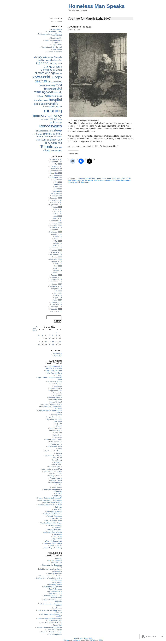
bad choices (80, 178)
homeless (57, 96)
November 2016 (56, 159)
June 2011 (58, 184)
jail (83, 180)
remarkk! (59, 493)
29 (53, 345)
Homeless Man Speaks (96, 6)
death (109, 178)
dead (104, 178)
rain (60, 122)
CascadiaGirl (57, 393)
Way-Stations (57, 539)
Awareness (58, 386)
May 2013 (58, 164)
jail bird (94, 180)
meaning (53, 110)
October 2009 (57, 230)
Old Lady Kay (57, 460)
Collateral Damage (55, 397)
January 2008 (57, 277)
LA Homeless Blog (55, 591)
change (47, 66)
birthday (46, 60)
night (46, 119)
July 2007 (58, 291)
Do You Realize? (55, 402)
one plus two (57, 464)
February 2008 (56, 275)
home (47, 95)
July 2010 (58, 209)
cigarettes (57, 70)
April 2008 (58, 270)
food (59, 85)
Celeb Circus (57, 395)
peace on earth (56, 473)
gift (52, 88)
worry (59, 150)
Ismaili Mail (58, 421)
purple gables (57, 487)
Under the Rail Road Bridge (51, 632)
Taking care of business (53, 40)
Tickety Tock (57, 625)
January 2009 (57, 250)
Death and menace (79, 26)
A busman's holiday (54, 32)
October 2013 (57, 162)
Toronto (46, 147)
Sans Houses (57, 608)
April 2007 (58, 298)
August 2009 (57, 234)
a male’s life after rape (53, 371)
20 (46, 341)
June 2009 (58, 239)
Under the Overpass (54, 629)
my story (59, 453)
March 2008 (57, 273)
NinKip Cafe (57, 458)
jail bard (87, 180)
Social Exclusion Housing (52, 502)
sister (51, 131)
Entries (66, 640)
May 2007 (58, 295)
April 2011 (58, 189)
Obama (53, 119)
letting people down (107, 180)
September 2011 (55, 177)
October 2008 (57, 257)
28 (49, 345)
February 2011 (56, 193)
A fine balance (56, 29)
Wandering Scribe (55, 634)
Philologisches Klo (55, 476)
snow (40, 134)
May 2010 (58, 214)
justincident (57, 435)
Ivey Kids (58, 424)
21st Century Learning (53, 366)
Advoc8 (59, 558)
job (36, 103)
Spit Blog (58, 507)
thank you (40, 140)
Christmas (46, 69)
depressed (116, 178)
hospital (55, 99)
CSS (100, 640)
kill (98, 180)
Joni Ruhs (58, 433)
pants (60, 119)
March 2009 (57, 245)
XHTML (92, 640)
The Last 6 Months (55, 525)
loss (60, 104)
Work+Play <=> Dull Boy (53, 548)
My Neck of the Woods (53, 451)
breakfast (58, 60)
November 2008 (56, 254)
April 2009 (58, 243)
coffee (38, 77)
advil (36, 57)
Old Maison (57, 462)
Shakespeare (42, 131)
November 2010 (56, 200)
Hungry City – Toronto (54, 417)
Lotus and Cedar (55, 442)
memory (40, 115)
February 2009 (56, 248)
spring (45, 134)
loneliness (120, 180)
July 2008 (58, 264)
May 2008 (58, 268)
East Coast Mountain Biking (51, 404)
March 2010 (57, 218)
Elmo (47, 81)
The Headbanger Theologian (51, 523)
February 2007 (56, 302)
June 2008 (58, 266)
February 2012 (56, 168)
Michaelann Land (55, 593)
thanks (58, 136)
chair (60, 64)
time (53, 139)
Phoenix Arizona (56, 478)
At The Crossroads (55, 560)
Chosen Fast (57, 563)
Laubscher (58, 437)
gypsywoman (57, 582)
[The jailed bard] (97, 116)
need (42, 119)
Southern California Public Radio (50, 505)
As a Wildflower (56, 384)
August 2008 (57, 261)
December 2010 (56, 198)
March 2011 (57, 191)
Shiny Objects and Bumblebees (50, 500)
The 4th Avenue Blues (53, 521)
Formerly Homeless (55, 573)
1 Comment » (84, 182)
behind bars (90, 178)
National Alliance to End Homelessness (53, 596)
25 (39, 345)
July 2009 (58, 236)
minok (60, 448)
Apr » (35, 330)
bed (40, 60)
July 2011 (58, 182)
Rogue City (58, 496)
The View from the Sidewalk (51, 623)
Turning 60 (58, 42)
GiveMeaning (57, 353)
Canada (42, 63)
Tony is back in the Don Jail (52, 47)
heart (55, 92)
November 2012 (56, 166)
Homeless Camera (55, 584)
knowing (49, 103)
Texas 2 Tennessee (54, 516)
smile (36, 134)
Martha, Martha (56, 444)
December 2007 (56, 279)
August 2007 (57, 288)
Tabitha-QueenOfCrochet (52, 514)
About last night (56, 38)
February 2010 (56, 220)
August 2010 (57, 207)
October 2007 (57, 284)
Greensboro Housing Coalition (50, 576)
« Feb (35, 327)
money (56, 115)
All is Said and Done (54, 373)
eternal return (45, 85)
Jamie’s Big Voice (55, 589)
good (49, 92)
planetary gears (56, 480)
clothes (59, 73)
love (44, 107)
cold (46, 77)
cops (58, 77)
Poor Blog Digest (55, 482)
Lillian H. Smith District (54, 439)
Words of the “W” (55, 545)
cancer (53, 63)
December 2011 (56, 171)
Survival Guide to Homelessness (50, 618)
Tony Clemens (53, 142)
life (56, 103)
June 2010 (58, 211)
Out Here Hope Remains (53, 471)
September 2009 (55, 232)
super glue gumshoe (54, 511)
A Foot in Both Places (54, 368)
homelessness (41, 100)
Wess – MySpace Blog (53, 541)
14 (49, 338)
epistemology (57, 82)
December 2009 (56, 225)
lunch (48, 107)
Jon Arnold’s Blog (55, 430)
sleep (57, 130)
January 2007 (57, 304)
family (53, 85)
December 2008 (56, 252)
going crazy (76, 180)
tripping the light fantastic (52, 532)
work (53, 150)
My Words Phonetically (53, 455)
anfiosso (59, 375)
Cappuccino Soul (55, 390)
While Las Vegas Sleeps (53, 543)
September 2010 (55, 205)
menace (127, 180)
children (57, 66)
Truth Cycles (57, 536)
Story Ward (58, 356)
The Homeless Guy (55, 620)
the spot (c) (57, 527)
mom (49, 116)
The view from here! (54, 530)
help (60, 92)
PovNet (59, 485)
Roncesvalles (50, 126)
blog (52, 60)
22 (53, 341)
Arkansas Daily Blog (54, 381)
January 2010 (57, 223)
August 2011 (57, 180)
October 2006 (57, 311)
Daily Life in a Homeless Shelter (50, 569)
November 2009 (56, 227)
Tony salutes (57, 49)
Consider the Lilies (55, 400)
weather (58, 147)
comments (76, 640)
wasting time (73, 182)
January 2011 (57, 196)
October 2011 (57, 175)
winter (46, 150)
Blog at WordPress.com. (83, 638)
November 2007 (56, 282)
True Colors (57, 534)
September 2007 (55, 286)
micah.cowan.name (54, 446)
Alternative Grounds (52, 57)
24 (60, 341)
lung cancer (56, 107)
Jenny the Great (56, 428)
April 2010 (58, 216)
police (54, 122)
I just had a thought (54, 419)
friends (46, 88)
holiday (40, 96)
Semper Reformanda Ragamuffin (49, 498)
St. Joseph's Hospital (49, 135)
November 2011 (56, 173)
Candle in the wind (55, 51)
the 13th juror (57, 518)
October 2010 (57, 202)
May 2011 (58, 186)
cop (52, 77)
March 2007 (57, 300)
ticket (46, 140)
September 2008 (55, 259)
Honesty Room (56, 414)
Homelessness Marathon (52, 587)
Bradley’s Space (56, 388)
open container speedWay (52, 469)
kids (41, 103)
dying (123, 178)
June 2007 (58, 293)
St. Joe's (54, 133)
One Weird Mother (55, 467)
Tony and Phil (57, 45)
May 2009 (58, 241)
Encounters (57, 571)
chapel (98, 178)
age (40, 57)
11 (39, 338)
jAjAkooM (58, 426)
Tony (59, 139)
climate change (45, 73)
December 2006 (56, 307)
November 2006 (56, 309)
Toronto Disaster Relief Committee (49, 627)
